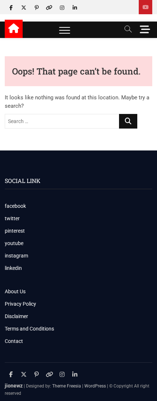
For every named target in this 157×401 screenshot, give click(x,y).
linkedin (13, 268)
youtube (14, 243)
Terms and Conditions (29, 329)
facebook (15, 206)
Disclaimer (16, 316)
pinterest (15, 231)
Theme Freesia (66, 386)
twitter (12, 218)
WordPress (95, 386)
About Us (15, 291)
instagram (16, 256)
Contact (14, 341)
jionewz (14, 386)
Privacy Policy (20, 304)
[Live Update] (145, 7)
